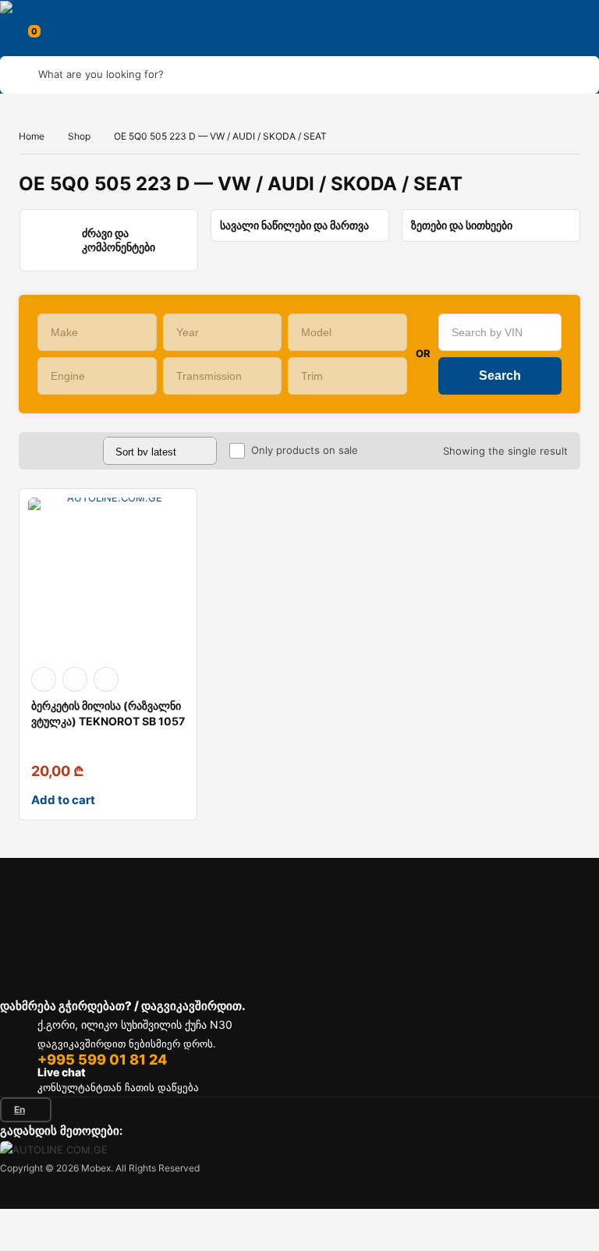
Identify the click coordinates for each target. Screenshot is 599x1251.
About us (434, 931)
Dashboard (26, 888)
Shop (79, 136)
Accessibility (310, 1192)
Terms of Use (40, 1192)
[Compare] (106, 679)
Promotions (233, 952)
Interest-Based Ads (217, 1192)
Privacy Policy (121, 1192)
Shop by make (240, 931)
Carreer (430, 952)
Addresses (26, 973)
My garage (25, 952)
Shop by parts (240, 888)
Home (31, 136)
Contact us (438, 973)
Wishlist (18, 931)
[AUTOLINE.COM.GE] (64, 9)
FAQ (422, 909)
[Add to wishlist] (74, 679)
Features (433, 888)
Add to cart (63, 799)
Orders (17, 909)
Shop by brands (244, 909)
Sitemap (225, 973)
